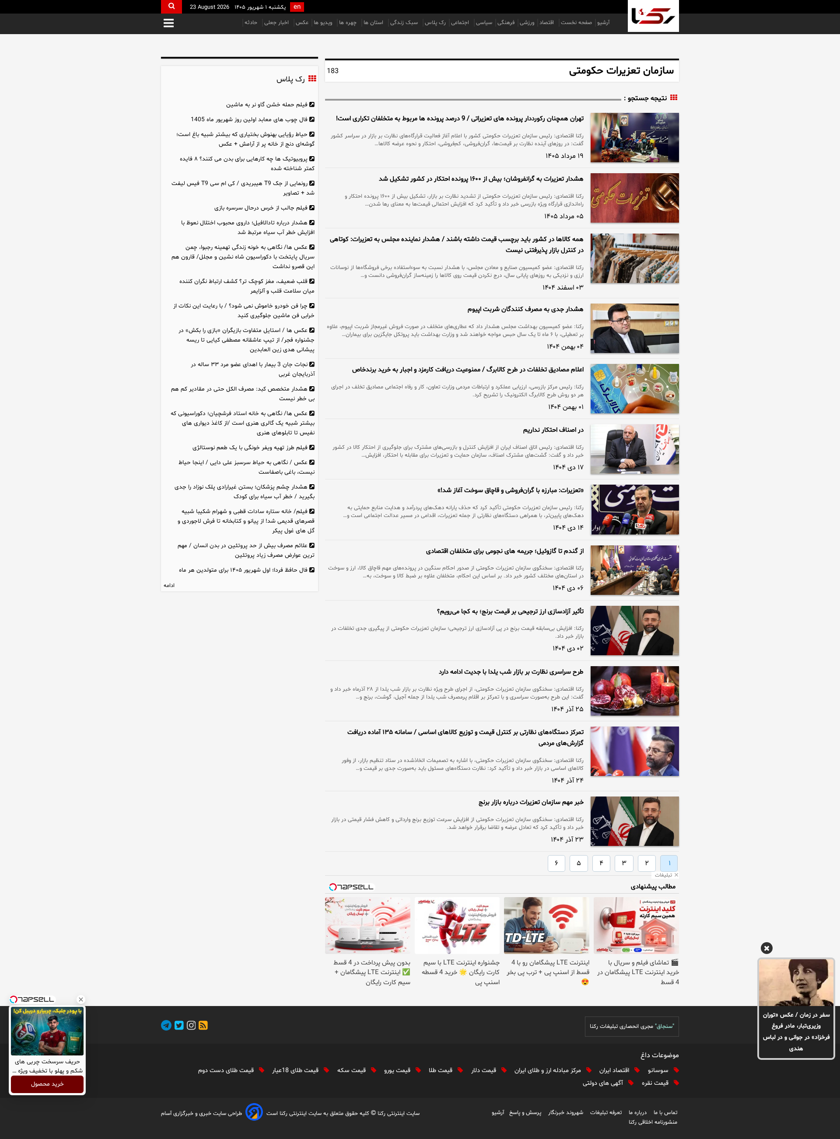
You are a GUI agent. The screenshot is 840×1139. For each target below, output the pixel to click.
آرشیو (603, 23)
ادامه (169, 586)
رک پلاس (435, 23)
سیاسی (484, 23)
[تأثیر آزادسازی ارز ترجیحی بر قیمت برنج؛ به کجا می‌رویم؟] (635, 630)
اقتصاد (547, 23)
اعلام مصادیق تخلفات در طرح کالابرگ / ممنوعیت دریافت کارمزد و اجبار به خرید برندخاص (468, 369)
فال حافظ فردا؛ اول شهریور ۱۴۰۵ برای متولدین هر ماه (243, 570)
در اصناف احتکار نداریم (553, 430)
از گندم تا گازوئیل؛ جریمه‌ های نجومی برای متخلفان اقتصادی (505, 551)
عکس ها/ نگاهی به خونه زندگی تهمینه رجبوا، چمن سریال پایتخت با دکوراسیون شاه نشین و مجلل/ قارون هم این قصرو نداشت (243, 257)
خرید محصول (47, 1084)
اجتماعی (461, 23)
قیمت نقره (656, 1083)
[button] (168, 24)
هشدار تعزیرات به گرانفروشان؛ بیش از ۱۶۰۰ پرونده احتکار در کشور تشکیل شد (481, 179)
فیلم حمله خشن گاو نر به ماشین (267, 105)
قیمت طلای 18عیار (296, 1070)
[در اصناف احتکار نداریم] (635, 449)
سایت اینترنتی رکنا (398, 1114)
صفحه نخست (576, 23)
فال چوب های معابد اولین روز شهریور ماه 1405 (249, 119)
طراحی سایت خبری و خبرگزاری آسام (201, 1114)
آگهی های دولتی (604, 1083)
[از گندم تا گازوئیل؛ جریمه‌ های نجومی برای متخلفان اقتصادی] (635, 570)
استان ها (374, 23)
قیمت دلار (484, 1070)
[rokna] (653, 16)
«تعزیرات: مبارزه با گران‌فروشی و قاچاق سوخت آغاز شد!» (511, 490)
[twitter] (178, 1027)
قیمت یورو (398, 1070)
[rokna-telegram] (166, 1027)
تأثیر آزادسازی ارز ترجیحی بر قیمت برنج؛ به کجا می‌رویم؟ (510, 611)
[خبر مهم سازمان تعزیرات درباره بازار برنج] (635, 821)
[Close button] (81, 999)
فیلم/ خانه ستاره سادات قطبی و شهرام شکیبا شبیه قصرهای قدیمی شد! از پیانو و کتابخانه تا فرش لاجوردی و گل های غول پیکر (246, 521)
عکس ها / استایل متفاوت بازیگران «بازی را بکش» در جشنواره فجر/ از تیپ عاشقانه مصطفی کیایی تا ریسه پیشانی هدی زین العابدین (246, 340)
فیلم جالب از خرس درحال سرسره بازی (261, 208)
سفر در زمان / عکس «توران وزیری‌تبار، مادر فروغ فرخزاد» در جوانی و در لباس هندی (796, 1032)
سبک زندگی (405, 23)
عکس (302, 23)
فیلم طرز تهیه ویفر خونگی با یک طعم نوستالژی (250, 448)
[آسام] (254, 1113)
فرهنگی (505, 23)
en (297, 7)
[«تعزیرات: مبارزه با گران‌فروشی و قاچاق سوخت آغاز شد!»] (635, 509)
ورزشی (527, 23)
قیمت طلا (441, 1070)
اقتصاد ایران (615, 1070)
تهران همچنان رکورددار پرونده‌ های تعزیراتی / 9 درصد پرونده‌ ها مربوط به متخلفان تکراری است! (460, 118)
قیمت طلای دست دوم (227, 1070)
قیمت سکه (352, 1070)
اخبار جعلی (277, 23)
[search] (171, 7)
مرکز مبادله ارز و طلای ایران (548, 1070)
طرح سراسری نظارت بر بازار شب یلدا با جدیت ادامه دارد (511, 672)
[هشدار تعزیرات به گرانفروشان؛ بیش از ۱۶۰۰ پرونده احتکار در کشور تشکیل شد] (635, 198)
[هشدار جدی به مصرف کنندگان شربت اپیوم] (635, 328)
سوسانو (659, 1070)
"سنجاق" (664, 1027)
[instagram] (190, 1027)
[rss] (202, 1027)
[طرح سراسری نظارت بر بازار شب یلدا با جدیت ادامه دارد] (635, 691)
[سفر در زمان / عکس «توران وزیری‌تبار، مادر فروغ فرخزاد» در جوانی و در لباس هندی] (796, 982)
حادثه (252, 23)
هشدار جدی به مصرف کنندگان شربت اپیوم (526, 309)
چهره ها (348, 23)
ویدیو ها (324, 23)
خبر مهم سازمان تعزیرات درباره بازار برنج (531, 802)
